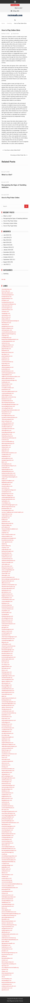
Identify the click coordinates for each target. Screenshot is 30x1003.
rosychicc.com (5, 547)
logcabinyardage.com (7, 789)
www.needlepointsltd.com (8, 846)
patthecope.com (6, 755)
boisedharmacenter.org (7, 540)
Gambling (5, 273)
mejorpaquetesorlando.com (9, 475)
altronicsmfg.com (6, 317)
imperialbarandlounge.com (8, 432)
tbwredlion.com (5, 919)
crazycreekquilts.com (7, 601)
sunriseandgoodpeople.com (9, 701)
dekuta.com (5, 872)
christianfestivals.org (7, 677)
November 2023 (7, 254)
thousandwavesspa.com (8, 727)
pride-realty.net (5, 941)
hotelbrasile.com (6, 382)
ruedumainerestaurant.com (8, 623)
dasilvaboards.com (6, 590)
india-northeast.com (7, 421)
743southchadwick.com (8, 419)
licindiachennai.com (6, 296)
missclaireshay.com (7, 289)
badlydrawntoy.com (6, 796)
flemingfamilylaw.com (7, 958)
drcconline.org (5, 735)
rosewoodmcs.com (7, 878)
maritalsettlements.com (8, 688)
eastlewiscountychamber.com (9, 584)
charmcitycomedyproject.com (9, 636)
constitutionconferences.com (9, 754)
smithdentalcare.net (7, 984)
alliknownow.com (6, 583)
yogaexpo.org (5, 532)
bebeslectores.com (6, 399)
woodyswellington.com (7, 900)
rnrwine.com (5, 960)
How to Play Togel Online (10, 226)
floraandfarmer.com (7, 412)
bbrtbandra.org (5, 350)
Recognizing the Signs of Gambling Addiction (15, 218)
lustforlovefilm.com (6, 612)
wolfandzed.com (6, 871)
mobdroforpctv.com (7, 557)
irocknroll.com (5, 439)
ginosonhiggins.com (7, 685)
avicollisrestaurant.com (7, 733)
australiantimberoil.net (7, 400)
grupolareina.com (6, 389)
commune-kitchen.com (7, 609)
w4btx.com (4, 478)
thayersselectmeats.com (8, 770)
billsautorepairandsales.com (9, 921)
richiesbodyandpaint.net (8, 294)
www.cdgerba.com (6, 910)
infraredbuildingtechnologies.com (10, 404)
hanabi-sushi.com (6, 869)
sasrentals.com (5, 488)
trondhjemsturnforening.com (9, 915)
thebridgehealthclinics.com (8, 778)
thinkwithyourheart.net (7, 436)
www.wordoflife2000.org (8, 441)
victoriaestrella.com (7, 726)
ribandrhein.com (6, 517)
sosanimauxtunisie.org (7, 361)
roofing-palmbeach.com (8, 423)
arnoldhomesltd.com (7, 426)
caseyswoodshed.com (7, 748)
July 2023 (6, 264)
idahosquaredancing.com (8, 443)
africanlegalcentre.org (7, 618)
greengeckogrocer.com (7, 493)
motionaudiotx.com (6, 975)
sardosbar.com (5, 449)
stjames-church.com (7, 631)
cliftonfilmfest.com (6, 430)
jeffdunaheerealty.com (7, 819)
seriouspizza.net (6, 759)
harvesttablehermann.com (8, 406)
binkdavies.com (5, 603)
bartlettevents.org (6, 386)
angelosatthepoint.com (7, 742)
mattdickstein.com (6, 794)
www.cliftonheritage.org (8, 852)
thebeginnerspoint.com (7, 568)
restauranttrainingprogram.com (9, 504)
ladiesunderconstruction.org (9, 397)
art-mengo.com (6, 664)
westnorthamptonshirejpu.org (9, 380)
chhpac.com (5, 971)
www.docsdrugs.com (7, 841)
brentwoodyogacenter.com (8, 858)
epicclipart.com (5, 354)
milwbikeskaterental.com (8, 690)
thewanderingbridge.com (8, 649)
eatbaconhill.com (6, 319)
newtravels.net (5, 324)
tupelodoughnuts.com (7, 469)
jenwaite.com (5, 951)
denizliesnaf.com (6, 752)
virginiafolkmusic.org (7, 514)
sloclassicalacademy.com (8, 588)
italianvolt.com (5, 451)
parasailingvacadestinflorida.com (10, 939)
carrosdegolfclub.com (7, 408)
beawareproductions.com (8, 638)
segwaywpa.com (6, 774)
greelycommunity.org (7, 622)
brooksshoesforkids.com (8, 768)
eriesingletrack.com (6, 464)
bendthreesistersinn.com (8, 705)
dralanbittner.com (6, 456)
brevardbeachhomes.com (8, 415)
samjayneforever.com (7, 928)
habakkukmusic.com (7, 800)
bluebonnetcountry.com (8, 352)
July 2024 (6, 235)
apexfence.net (5, 990)
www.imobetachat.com (7, 793)
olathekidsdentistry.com (8, 471)
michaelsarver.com (6, 491)
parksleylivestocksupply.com (9, 538)
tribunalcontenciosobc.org (8, 586)
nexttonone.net (5, 802)
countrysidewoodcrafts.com (9, 332)
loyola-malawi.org (6, 545)
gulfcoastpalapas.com (7, 776)
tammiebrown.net (6, 668)
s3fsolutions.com (6, 413)
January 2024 (7, 249)
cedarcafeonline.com (7, 306)
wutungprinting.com (7, 687)
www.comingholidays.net (8, 570)
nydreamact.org (6, 343)
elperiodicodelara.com (7, 293)
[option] (15, 8)
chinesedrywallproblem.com (9, 703)
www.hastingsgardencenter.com (10, 887)
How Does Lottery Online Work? (12, 150)
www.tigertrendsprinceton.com (9, 811)
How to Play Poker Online (10, 198)
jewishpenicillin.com (7, 508)
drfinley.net (4, 956)
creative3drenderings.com (8, 785)
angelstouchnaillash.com (8, 480)
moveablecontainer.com (8, 387)
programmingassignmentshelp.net (10, 321)
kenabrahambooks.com (8, 607)
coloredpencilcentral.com (8, 428)
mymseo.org (5, 969)
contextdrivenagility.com (8, 640)
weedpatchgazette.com (8, 460)
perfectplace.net (6, 527)
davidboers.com (6, 791)
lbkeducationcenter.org (7, 523)
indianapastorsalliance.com (8, 744)
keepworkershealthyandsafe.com (10, 339)
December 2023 (7, 252)
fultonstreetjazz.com (7, 384)
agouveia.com (5, 965)
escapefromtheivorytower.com (9, 417)
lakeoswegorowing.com (8, 962)
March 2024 (6, 245)
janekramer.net (5, 661)
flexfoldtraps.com (6, 824)
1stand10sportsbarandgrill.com (9, 477)
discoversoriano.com (7, 566)
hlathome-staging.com (7, 495)
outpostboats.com (6, 549)
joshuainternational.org (7, 806)
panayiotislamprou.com (7, 371)
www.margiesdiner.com (7, 843)
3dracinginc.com (6, 575)
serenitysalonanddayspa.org (9, 304)
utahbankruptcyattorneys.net (9, 438)
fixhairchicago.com (6, 750)
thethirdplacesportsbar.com (9, 897)
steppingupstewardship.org (8, 861)
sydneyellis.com (6, 501)
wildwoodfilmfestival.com (8, 378)
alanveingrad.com (6, 683)
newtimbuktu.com (6, 315)
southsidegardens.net (7, 891)
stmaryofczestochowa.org (8, 646)
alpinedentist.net (6, 365)
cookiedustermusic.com (8, 711)
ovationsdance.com (7, 516)
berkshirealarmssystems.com (9, 452)
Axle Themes (19, 1001)
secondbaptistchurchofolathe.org (10, 967)
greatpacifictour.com (7, 724)
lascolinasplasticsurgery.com (9, 850)
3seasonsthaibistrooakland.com (10, 529)
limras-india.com (6, 291)
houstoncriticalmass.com (8, 577)
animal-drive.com (6, 765)
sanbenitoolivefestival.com (8, 560)
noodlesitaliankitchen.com (8, 341)
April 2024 (6, 242)
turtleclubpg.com (6, 722)
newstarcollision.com (7, 486)
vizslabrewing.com (6, 454)
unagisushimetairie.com (8, 345)
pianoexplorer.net (6, 889)
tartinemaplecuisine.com (8, 659)
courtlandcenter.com (7, 729)
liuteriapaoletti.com (6, 700)
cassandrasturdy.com (7, 558)
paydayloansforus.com (7, 326)
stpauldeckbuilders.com (8, 835)
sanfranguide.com (6, 571)
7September (16, 33)
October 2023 (7, 257)
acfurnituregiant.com (7, 307)
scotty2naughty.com (7, 633)
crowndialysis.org (6, 503)
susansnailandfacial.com (8, 807)
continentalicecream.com (8, 599)
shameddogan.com (6, 781)
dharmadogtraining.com (8, 973)
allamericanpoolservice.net (8, 506)
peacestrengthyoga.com (8, 820)
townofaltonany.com (7, 694)
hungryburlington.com (7, 655)
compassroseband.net (7, 761)
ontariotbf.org (5, 335)
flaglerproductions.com (7, 596)
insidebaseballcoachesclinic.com (10, 934)
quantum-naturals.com (7, 923)
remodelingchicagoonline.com (9, 856)
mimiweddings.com (6, 980)
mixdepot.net (5, 876)
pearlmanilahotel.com (7, 356)
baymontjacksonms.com (8, 692)
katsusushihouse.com (7, 620)
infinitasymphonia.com (7, 616)
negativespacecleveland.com (9, 698)
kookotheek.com (6, 369)
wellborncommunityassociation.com (11, 376)
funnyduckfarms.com (7, 949)
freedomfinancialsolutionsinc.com (10, 822)
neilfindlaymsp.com (6, 731)
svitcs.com (4, 757)
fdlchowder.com (6, 845)
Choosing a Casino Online (10, 223)
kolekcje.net (5, 519)
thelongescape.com (7, 672)
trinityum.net (5, 893)
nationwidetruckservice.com (9, 720)
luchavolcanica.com (7, 716)
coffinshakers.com (6, 644)
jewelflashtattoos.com (7, 347)
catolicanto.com (6, 521)
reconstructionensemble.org (9, 713)
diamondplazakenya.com (8, 917)
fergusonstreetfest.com (8, 926)
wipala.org (4, 544)
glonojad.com (5, 627)
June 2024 (6, 237)
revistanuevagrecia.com (8, 629)
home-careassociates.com (8, 534)
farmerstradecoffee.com (8, 787)
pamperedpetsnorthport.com (9, 465)
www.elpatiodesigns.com (8, 904)
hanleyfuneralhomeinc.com (8, 473)
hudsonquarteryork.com (8, 906)
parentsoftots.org (6, 783)
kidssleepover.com (6, 322)
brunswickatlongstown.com (9, 657)
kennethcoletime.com (7, 653)
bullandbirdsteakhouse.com (8, 848)
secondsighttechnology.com (9, 490)
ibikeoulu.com (5, 642)
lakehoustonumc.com (7, 798)
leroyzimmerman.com (7, 954)
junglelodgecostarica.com (8, 675)
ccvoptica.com (5, 863)
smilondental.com (6, 484)
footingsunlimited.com (7, 837)
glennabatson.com (6, 592)
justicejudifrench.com (7, 648)
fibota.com (4, 908)
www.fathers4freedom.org (8, 813)
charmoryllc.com (6, 573)
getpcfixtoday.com (6, 348)
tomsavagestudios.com (8, 510)
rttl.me (3, 977)
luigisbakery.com (6, 867)
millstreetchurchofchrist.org (9, 937)
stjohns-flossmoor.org (7, 707)
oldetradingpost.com (7, 395)
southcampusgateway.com (8, 373)
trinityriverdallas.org (6, 525)
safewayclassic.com (7, 330)
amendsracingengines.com (8, 826)
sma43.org (4, 854)
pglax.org (4, 696)
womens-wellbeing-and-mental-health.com (12, 512)
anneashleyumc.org (6, 832)
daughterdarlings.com (7, 298)
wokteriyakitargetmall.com (8, 497)
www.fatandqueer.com (7, 830)
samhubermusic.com (7, 988)
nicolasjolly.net (5, 614)
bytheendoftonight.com (7, 551)
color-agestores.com (7, 542)
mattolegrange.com (7, 674)
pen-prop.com (5, 809)
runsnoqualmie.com (7, 839)
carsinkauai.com (6, 936)
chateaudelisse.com (7, 374)
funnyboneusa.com (6, 709)
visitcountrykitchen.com (8, 679)
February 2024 (7, 247)
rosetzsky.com (5, 625)
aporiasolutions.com (7, 772)
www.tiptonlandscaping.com (9, 859)
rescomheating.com (7, 978)
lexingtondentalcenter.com (8, 499)
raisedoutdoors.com (7, 434)
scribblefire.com (6, 531)
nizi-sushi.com (5, 662)
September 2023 (7, 259)
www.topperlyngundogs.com (9, 815)
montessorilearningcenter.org (9, 924)
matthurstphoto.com (7, 930)
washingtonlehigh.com (7, 865)
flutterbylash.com (6, 945)
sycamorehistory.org (7, 880)
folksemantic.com (6, 447)
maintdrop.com (5, 358)
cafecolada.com (6, 564)
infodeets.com (5, 300)
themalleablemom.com (7, 651)
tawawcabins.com (6, 445)
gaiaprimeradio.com (7, 666)
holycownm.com (6, 718)
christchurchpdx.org (7, 605)
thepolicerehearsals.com (8, 581)
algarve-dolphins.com (7, 681)
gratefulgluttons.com (7, 555)
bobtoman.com (5, 360)
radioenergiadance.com (7, 367)
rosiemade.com (15, 15)
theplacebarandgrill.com (8, 737)
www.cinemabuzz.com (7, 874)
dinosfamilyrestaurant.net (8, 402)
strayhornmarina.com (7, 594)
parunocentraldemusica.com (9, 911)
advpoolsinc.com (6, 741)
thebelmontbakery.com (7, 328)
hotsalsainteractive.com (8, 302)
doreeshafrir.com (6, 635)
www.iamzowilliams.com (8, 885)
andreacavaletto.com (7, 536)
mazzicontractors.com (7, 895)
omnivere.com (5, 311)
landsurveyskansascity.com (8, 833)
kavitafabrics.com (6, 714)
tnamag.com (5, 767)
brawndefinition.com (7, 597)
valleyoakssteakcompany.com (9, 746)
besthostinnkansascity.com (8, 982)
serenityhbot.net (6, 804)
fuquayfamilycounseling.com (9, 964)
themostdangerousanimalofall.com (10, 579)
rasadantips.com (6, 313)
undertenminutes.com (7, 309)
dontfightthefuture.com (7, 425)
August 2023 (6, 262)
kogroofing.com (6, 363)
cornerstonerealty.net (7, 882)
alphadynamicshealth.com (8, 943)
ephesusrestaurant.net (7, 898)
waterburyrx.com (6, 739)
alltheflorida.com (6, 932)
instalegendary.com (6, 337)
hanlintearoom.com (6, 947)
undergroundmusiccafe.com (9, 986)
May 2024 (6, 240)
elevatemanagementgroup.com (9, 952)
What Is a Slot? (15, 8)
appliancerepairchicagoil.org (9, 334)
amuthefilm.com (6, 610)
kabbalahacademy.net (7, 482)
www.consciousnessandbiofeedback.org (12, 884)
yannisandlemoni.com (7, 458)
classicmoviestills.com (7, 562)
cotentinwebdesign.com (8, 393)
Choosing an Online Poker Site (18, 155)
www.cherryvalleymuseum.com (9, 391)
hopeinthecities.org (6, 553)
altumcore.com (5, 763)
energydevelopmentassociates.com (11, 410)
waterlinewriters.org (7, 780)
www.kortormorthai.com (8, 828)
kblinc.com (4, 462)
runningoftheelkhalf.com (8, 817)
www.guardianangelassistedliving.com (11, 913)
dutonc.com (5, 670)
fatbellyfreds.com (6, 902)
